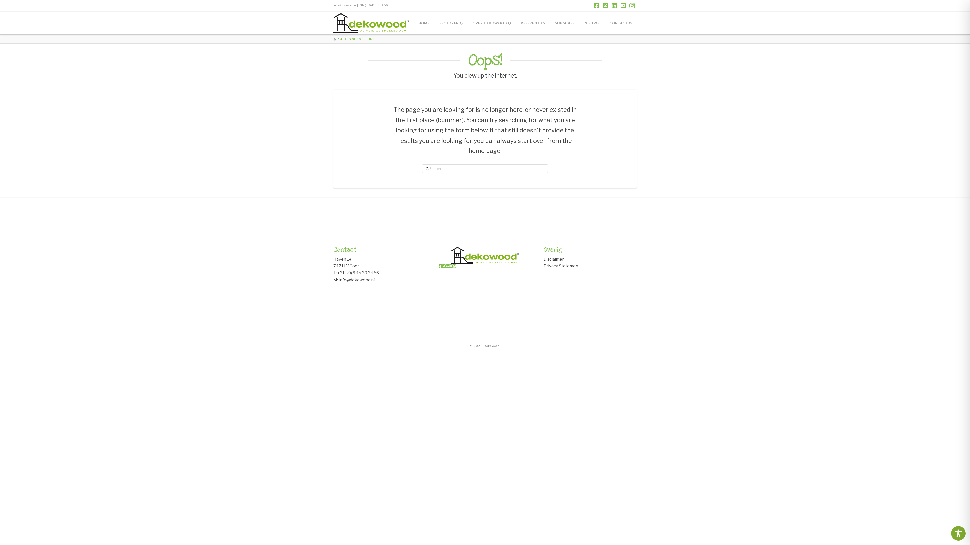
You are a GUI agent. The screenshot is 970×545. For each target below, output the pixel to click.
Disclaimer (554, 259)
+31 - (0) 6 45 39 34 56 (358, 272)
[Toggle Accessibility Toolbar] (958, 533)
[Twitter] (444, 266)
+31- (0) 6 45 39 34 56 (373, 5)
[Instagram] (454, 266)
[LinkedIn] (447, 266)
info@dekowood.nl (345, 5)
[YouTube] (451, 266)
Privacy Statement (562, 266)
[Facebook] (440, 266)
